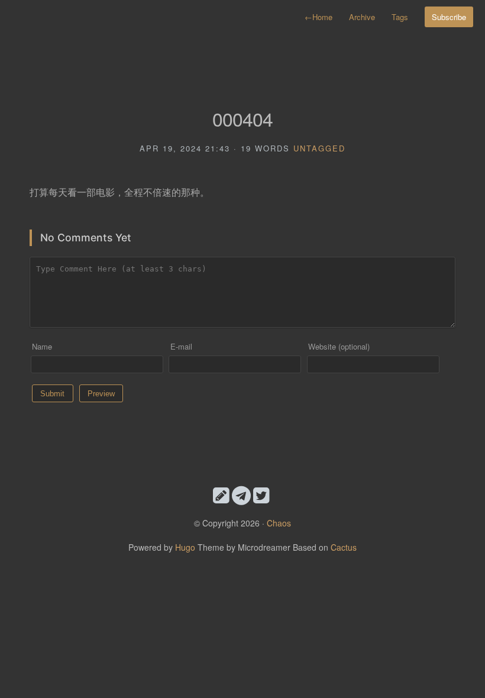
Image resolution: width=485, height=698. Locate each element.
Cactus (344, 547)
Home (318, 16)
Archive (362, 16)
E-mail (181, 346)
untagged (319, 148)
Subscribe (449, 16)
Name (42, 346)
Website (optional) (339, 346)
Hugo (185, 547)
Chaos (279, 523)
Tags (400, 16)
